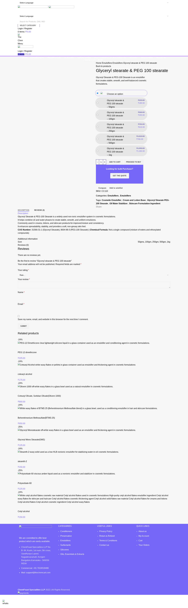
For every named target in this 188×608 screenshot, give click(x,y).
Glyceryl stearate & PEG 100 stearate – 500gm (115, 139)
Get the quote (119, 176)
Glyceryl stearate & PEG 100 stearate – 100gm (115, 115)
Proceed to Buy (133, 162)
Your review (24, 279)
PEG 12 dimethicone (27, 352)
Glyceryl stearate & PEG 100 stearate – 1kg (115, 151)
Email (21, 304)
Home (99, 63)
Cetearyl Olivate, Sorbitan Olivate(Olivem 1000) (39, 396)
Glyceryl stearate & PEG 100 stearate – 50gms (115, 103)
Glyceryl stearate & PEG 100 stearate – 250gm (115, 127)
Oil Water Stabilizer (118, 203)
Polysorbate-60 (25, 483)
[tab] (23, 210)
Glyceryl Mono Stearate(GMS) (31, 440)
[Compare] (21, 348)
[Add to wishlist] (35, 348)
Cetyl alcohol (24, 511)
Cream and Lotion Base (134, 200)
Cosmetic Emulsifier (111, 200)
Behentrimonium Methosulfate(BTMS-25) (36, 418)
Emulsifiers (107, 63)
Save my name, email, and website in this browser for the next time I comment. (53, 319)
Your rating (23, 270)
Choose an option (115, 94)
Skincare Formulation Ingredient (144, 203)
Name (21, 292)
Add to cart (114, 162)
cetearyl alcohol (25, 374)
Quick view (28, 348)
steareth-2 (22, 461)
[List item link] (74, 544)
